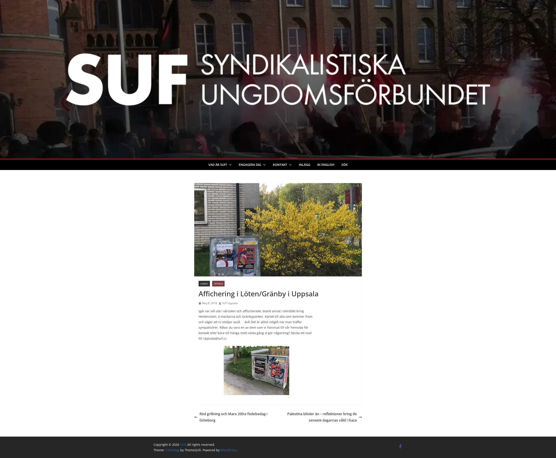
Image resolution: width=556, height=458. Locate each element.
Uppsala (218, 283)
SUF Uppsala (230, 303)
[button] (229, 165)
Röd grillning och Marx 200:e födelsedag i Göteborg (233, 417)
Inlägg (304, 165)
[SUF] (278, 3)
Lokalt (204, 283)
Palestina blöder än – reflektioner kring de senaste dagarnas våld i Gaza (322, 417)
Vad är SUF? (217, 165)
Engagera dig (250, 165)
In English (325, 165)
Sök (344, 165)
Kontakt (280, 165)
